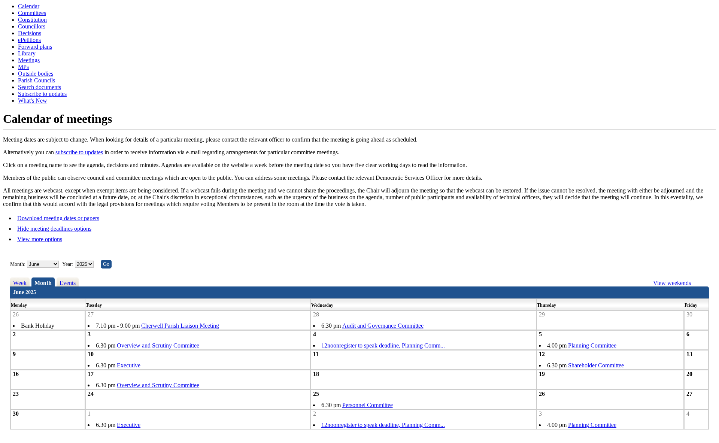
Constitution (32, 19)
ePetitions (29, 40)
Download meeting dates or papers (58, 218)
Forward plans (35, 46)
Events (68, 283)
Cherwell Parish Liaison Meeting (180, 325)
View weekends (672, 283)
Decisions (29, 33)
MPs (23, 67)
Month (43, 283)
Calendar (28, 6)
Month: (17, 264)
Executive (128, 365)
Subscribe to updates (42, 94)
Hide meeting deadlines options (54, 228)
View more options (39, 239)
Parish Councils (36, 80)
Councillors (31, 26)
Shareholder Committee (596, 365)
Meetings (29, 60)
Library (27, 53)
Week (20, 283)
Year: (68, 264)
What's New (32, 100)
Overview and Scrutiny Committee (158, 345)
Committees (32, 13)
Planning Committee (592, 345)
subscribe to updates (79, 152)
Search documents (39, 87)
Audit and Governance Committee (383, 325)
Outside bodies (35, 73)
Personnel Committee (367, 405)
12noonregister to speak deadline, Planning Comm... (383, 345)
